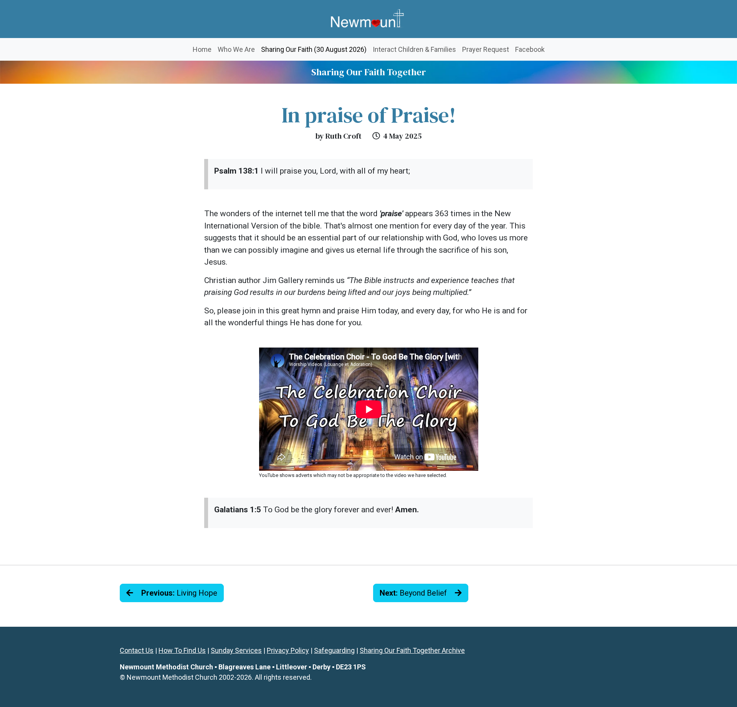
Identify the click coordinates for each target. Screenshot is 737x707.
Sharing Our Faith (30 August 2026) (315, 49)
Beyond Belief (414, 593)
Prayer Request (485, 49)
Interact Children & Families (414, 49)
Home (202, 49)
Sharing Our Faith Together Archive (412, 650)
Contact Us (137, 650)
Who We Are (236, 49)
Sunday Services (236, 650)
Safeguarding (334, 650)
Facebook (530, 49)
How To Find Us (182, 650)
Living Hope (179, 593)
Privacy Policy (288, 650)
